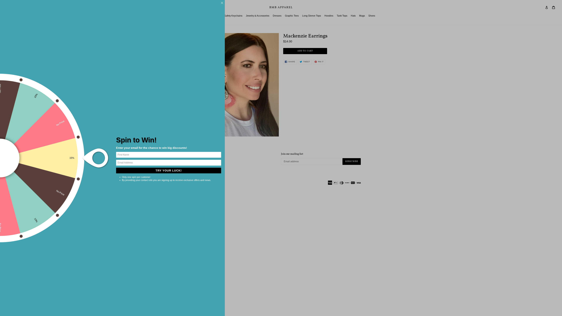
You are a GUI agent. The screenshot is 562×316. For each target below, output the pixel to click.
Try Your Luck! (169, 170)
